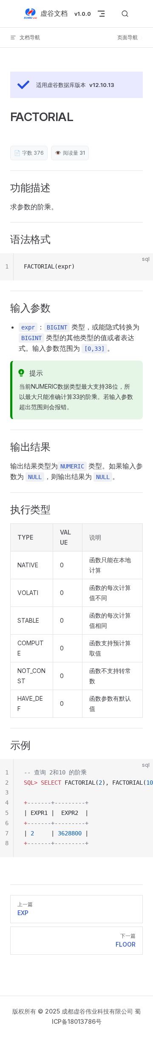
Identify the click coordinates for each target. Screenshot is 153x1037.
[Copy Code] (139, 266)
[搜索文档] (125, 14)
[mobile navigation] (101, 13)
